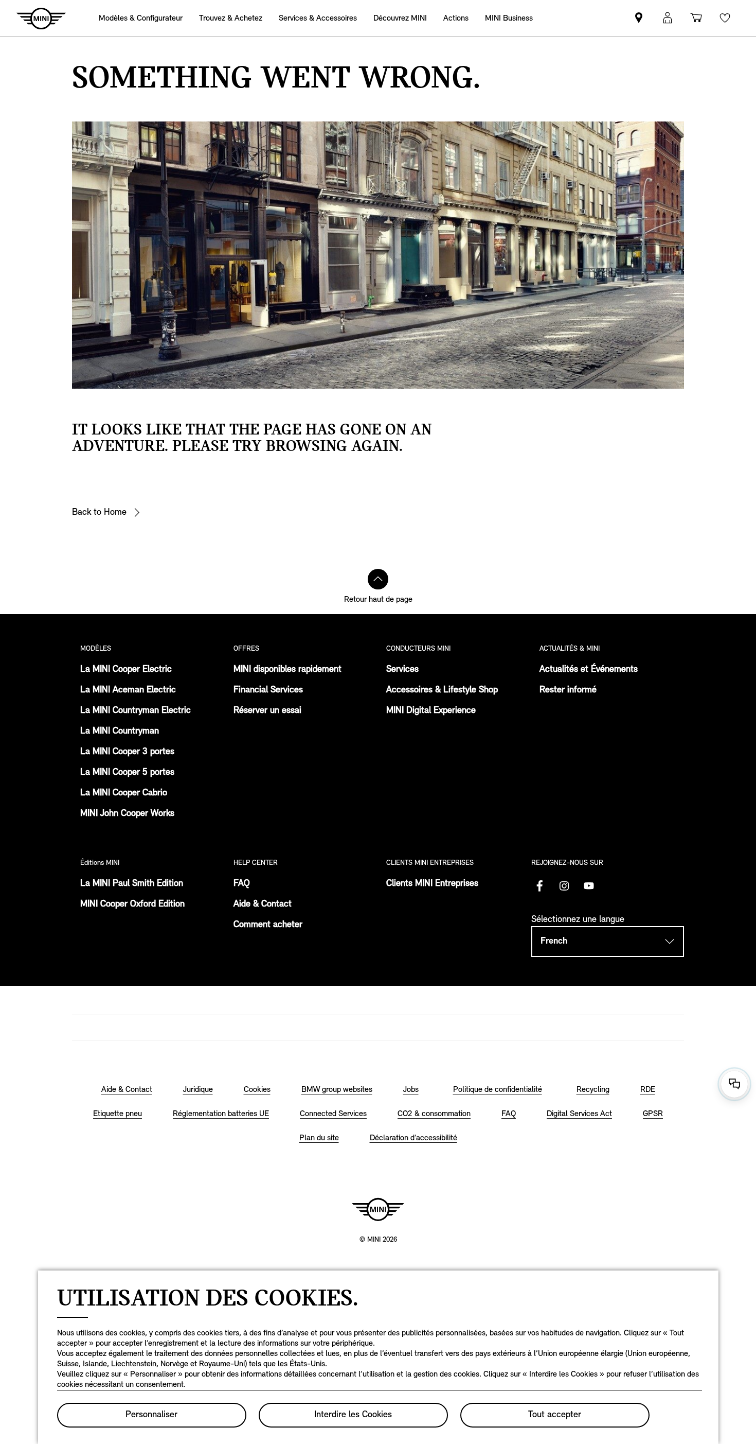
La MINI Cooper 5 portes (127, 772)
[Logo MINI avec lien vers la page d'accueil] (378, 1209)
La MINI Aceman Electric (128, 690)
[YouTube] (589, 886)
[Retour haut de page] (378, 579)
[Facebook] (539, 886)
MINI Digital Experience (431, 711)
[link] (456, 18)
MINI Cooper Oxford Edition (132, 904)
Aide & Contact (262, 904)
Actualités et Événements (588, 669)
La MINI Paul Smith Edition (131, 884)
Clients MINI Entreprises (432, 884)
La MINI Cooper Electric (126, 669)
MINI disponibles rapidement (287, 669)
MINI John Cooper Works (127, 814)
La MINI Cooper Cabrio (123, 793)
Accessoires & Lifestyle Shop (442, 690)
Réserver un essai (267, 711)
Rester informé (568, 690)
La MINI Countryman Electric (135, 711)
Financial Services (268, 690)
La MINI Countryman (119, 731)
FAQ (241, 884)
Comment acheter (267, 925)
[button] (667, 18)
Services (402, 669)
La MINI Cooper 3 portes (127, 752)
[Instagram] (564, 886)
